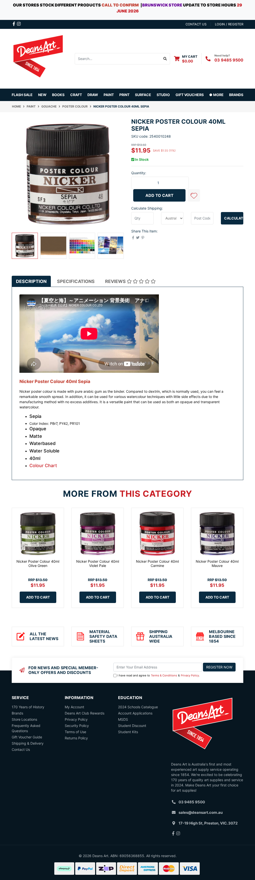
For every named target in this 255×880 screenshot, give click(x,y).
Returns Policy (76, 738)
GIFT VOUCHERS (190, 95)
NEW (42, 95)
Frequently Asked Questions (26, 728)
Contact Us (21, 749)
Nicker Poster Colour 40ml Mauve (217, 563)
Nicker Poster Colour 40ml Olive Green (37, 563)
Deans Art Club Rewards (84, 713)
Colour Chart (43, 465)
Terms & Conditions (164, 675)
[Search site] (165, 58)
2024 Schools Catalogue (138, 707)
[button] (194, 195)
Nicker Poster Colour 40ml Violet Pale (97, 563)
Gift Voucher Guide (27, 737)
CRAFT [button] (76, 95)
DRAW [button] (92, 95)
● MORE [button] (216, 95)
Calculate (233, 218)
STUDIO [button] (163, 95)
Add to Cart (159, 195)
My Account (74, 707)
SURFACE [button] (143, 95)
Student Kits (128, 732)
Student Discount (132, 725)
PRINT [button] (124, 95)
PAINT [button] (109, 95)
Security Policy (77, 725)
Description (31, 281)
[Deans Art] (38, 58)
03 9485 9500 (228, 59)
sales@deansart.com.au (201, 812)
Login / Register (229, 24)
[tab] (31, 281)
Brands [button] (236, 95)
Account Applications (135, 713)
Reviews (116, 281)
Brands (17, 713)
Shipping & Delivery (28, 743)
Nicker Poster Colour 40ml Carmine (157, 563)
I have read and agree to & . (159, 675)
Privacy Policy (190, 675)
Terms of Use (75, 732)
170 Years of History (28, 707)
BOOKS (58, 95)
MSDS (123, 719)
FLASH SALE (22, 95)
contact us (196, 24)
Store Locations (24, 719)
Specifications (76, 281)
